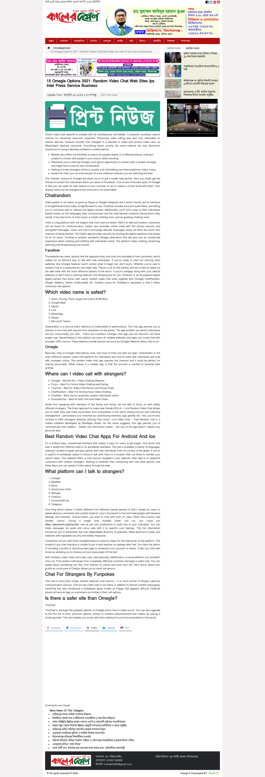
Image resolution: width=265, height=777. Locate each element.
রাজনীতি (157, 41)
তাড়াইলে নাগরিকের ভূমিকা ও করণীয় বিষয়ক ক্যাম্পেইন (78, 733)
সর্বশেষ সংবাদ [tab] (174, 48)
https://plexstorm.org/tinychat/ (62, 524)
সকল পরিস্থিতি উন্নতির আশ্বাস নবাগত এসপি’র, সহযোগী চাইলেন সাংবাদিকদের (88, 722)
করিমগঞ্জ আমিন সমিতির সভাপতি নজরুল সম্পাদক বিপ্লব (79, 729)
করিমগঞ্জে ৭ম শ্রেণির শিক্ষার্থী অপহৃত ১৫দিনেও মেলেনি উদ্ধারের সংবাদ (201, 82)
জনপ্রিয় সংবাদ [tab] (192, 48)
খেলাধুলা (107, 41)
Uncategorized (61, 48)
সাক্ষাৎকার (185, 41)
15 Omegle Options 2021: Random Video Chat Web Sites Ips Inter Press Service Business (100, 83)
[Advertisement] (102, 668)
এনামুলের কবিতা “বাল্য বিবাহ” (66, 744)
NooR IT (213, 773)
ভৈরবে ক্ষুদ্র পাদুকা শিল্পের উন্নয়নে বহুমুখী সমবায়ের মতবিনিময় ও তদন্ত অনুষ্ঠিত (89, 725)
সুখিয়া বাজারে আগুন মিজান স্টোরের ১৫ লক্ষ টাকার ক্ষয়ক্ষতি (200, 55)
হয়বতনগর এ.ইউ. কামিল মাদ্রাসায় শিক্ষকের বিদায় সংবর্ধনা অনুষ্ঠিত (199, 93)
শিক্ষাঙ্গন (171, 41)
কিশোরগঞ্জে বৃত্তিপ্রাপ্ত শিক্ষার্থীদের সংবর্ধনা (71, 736)
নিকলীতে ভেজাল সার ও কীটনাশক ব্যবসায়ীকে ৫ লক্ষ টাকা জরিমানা (83, 718)
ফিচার (142, 41)
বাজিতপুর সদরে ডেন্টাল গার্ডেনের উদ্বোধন (71, 714)
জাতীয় (120, 41)
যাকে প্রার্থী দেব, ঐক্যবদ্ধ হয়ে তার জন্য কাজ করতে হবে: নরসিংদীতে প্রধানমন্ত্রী (88, 748)
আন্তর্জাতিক (79, 41)
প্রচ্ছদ (51, 41)
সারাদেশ (64, 41)
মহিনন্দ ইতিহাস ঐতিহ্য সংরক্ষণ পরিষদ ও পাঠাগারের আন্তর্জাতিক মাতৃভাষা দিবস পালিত (93, 740)
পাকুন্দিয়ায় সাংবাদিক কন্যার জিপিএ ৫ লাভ (201, 68)
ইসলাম (93, 41)
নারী (131, 41)
